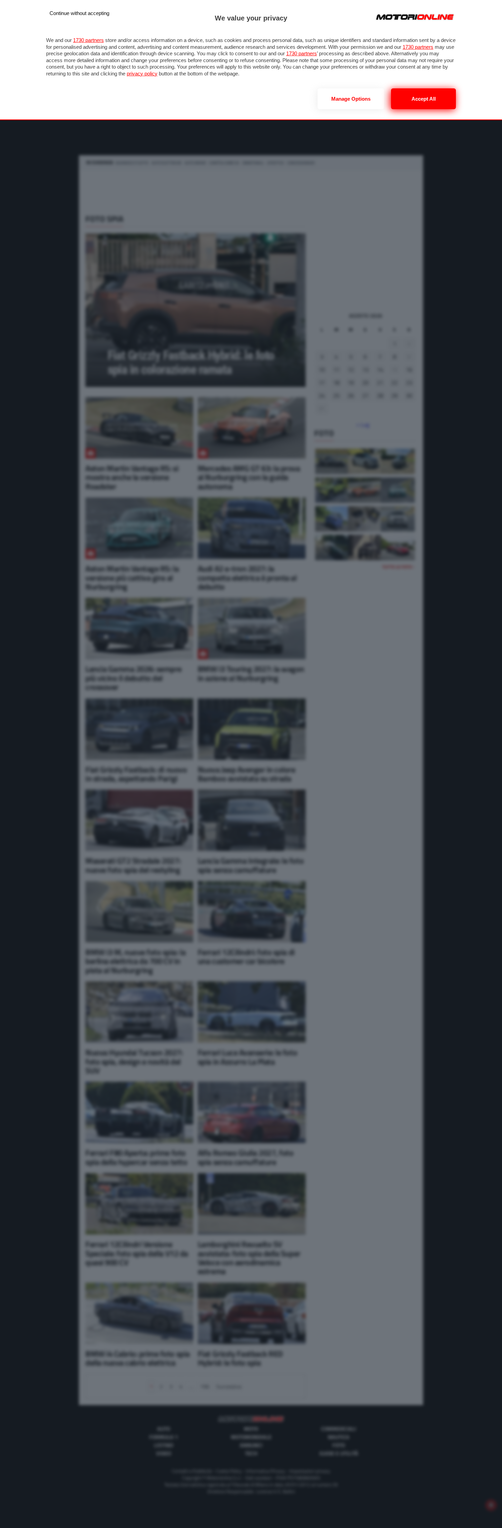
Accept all (424, 99)
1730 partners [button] (88, 40)
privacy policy (142, 73)
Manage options (351, 99)
